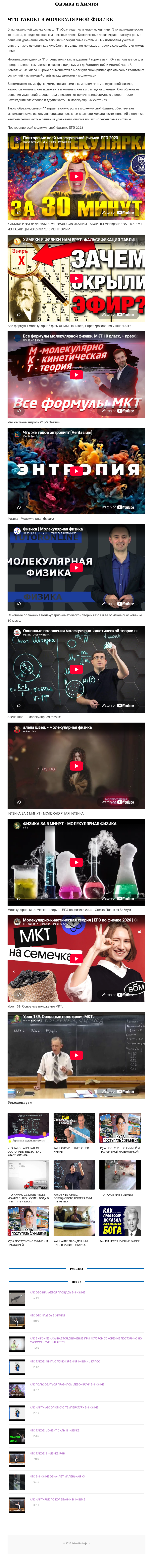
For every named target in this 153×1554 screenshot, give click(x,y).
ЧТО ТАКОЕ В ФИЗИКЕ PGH (47, 1453)
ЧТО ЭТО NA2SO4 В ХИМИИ (47, 1315)
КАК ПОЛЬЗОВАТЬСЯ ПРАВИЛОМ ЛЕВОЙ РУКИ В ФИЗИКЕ (67, 1384)
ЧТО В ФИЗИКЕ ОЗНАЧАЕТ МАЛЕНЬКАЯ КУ (57, 1476)
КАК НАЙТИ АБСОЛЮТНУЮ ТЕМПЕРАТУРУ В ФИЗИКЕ (64, 1407)
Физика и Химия (76, 4)
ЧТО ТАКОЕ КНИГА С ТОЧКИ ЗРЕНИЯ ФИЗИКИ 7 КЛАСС (65, 1361)
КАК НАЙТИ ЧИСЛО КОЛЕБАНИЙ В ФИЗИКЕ (57, 1499)
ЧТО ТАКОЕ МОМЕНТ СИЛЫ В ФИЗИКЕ (54, 1430)
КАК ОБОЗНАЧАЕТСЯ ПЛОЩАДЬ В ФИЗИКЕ (57, 1292)
